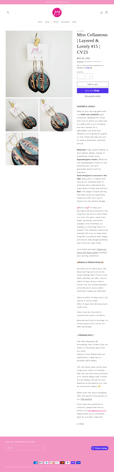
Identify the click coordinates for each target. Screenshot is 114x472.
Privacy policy (50, 466)
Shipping (80, 61)
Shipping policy (75, 466)
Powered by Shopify (25, 467)
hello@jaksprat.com (97, 410)
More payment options (93, 96)
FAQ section (86, 399)
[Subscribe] (43, 448)
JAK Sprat (14, 467)
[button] (8, 12)
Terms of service (62, 466)
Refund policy (38, 466)
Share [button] (81, 424)
